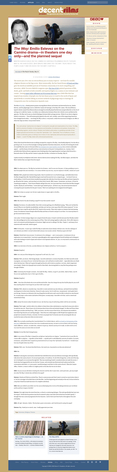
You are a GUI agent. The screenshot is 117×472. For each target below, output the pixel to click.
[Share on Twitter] (10, 57)
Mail (43, 2)
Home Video (13, 2)
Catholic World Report (54, 77)
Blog (38, 2)
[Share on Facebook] (10, 60)
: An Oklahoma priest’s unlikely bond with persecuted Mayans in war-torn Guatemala (96, 27)
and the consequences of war (96, 36)
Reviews (22, 2)
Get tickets (18, 71)
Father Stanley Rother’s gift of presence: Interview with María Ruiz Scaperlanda (96, 32)
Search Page (59, 2)
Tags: (16, 412)
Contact (83, 462)
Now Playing (24, 462)
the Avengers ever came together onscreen (51, 147)
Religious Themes (30, 412)
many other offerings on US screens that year (41, 93)
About (50, 2)
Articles (31, 2)
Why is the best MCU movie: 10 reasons (95, 39)
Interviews (21, 412)
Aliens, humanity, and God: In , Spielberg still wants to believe (96, 43)
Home (17, 462)
